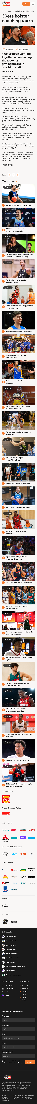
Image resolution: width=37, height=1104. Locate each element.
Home (3, 11)
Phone (4, 1043)
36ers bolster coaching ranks (23, 11)
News (9, 11)
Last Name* (6, 1025)
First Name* (6, 1016)
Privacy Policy (18, 1062)
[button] (26, 4)
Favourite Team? (7, 1052)
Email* (4, 1034)
